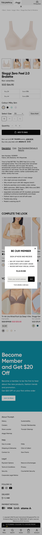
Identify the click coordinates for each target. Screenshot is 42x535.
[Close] (35, 248)
